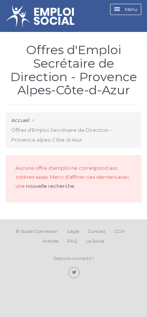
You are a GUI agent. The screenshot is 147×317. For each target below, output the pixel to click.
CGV (119, 231)
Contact (97, 231)
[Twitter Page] (74, 272)
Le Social (95, 241)
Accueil (20, 120)
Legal (73, 231)
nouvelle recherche (50, 186)
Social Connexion (39, 231)
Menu (130, 9)
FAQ (72, 241)
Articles (50, 241)
